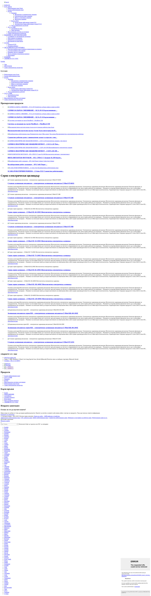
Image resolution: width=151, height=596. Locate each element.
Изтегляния (11, 55)
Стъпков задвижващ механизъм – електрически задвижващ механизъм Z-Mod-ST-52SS (41, 342)
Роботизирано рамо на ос (99, 417)
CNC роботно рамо (26, 417)
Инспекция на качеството (15, 41)
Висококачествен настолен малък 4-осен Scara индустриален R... (32, 131)
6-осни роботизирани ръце (16, 10)
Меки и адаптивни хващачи (23, 17)
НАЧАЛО (7, 5)
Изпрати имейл (5, 421)
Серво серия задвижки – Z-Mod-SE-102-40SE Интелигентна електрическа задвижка (39, 284)
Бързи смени (15, 21)
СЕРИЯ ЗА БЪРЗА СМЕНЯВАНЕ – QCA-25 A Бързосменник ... (32, 117)
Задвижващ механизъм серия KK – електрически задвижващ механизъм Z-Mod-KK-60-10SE (43, 313)
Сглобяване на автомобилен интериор (19, 36)
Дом (5, 64)
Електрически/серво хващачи (23, 16)
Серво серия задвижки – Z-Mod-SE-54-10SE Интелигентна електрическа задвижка (39, 241)
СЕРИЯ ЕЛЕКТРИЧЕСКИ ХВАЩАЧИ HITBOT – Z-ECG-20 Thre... (33, 144)
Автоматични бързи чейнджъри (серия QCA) (28, 24)
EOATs (10, 11)
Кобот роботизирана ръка (40, 417)
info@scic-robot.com (10, 357)
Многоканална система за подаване (18, 32)
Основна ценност (13, 46)
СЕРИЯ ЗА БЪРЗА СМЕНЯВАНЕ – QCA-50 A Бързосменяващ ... (32, 110)
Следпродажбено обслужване (16, 50)
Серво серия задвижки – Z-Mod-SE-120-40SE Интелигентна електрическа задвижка (39, 299)
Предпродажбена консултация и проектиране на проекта (25, 49)
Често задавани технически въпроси (18, 54)
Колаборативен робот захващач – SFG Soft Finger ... (27, 164)
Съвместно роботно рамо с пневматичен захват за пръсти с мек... (32, 137)
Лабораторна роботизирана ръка (10, 417)
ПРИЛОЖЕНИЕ (9, 394)
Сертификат (7, 396)
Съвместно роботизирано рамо (58, 417)
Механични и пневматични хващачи (26, 14)
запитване (11, 191)
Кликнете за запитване (7, 414)
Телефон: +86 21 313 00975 (12, 360)
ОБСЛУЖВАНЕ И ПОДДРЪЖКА (14, 47)
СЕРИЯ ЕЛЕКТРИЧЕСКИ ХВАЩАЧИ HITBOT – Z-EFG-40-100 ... (33, 151)
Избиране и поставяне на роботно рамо (79, 417)
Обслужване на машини (15, 38)
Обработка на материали (15, 39)
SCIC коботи (8, 6)
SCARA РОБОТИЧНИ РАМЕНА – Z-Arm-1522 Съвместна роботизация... (36, 171)
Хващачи (14, 13)
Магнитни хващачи (20, 19)
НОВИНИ (7, 57)
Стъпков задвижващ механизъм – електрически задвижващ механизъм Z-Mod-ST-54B (40, 198)
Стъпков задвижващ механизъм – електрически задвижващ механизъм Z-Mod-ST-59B (40, 227)
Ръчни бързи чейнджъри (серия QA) (25, 22)
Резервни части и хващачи (15, 52)
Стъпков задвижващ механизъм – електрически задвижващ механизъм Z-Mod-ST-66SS (41, 183)
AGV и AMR (12, 27)
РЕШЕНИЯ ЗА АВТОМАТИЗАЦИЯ (15, 35)
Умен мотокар (15, 30)
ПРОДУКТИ (8, 66)
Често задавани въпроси (11, 400)
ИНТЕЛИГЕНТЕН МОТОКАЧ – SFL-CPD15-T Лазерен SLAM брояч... (35, 158)
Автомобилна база (16, 28)
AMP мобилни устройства (52, 416)
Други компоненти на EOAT (19, 25)
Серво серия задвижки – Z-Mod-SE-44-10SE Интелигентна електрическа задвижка (39, 212)
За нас (6, 392)
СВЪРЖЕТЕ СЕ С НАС (11, 58)
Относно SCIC (12, 44)
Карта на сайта (38, 416)
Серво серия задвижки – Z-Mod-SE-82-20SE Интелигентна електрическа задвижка (39, 270)
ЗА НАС (6, 43)
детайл (16, 191)
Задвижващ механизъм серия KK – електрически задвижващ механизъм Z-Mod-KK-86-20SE (43, 328)
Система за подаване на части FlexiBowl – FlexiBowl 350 (29, 124)
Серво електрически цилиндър (17, 33)
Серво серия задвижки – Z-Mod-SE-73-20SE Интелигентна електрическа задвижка (39, 255)
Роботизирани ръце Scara (15, 8)
